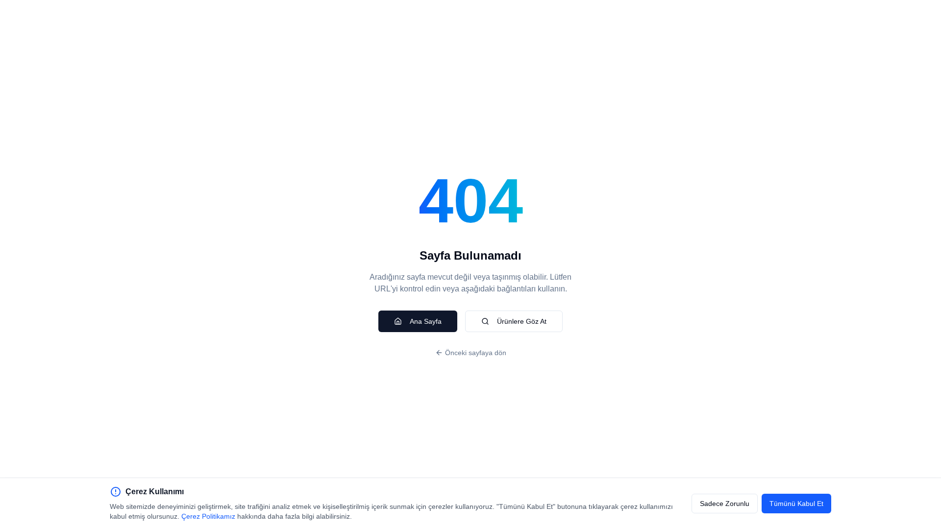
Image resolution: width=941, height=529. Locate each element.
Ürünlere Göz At (521, 321)
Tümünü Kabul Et (796, 503)
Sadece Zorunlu (724, 503)
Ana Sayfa (426, 321)
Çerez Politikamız (208, 516)
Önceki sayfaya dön (475, 353)
